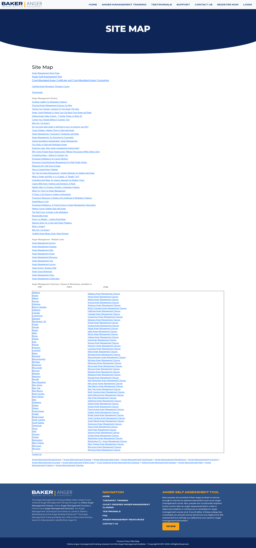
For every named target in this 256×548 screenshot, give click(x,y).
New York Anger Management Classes (104, 389)
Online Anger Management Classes (159, 462)
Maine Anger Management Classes (103, 352)
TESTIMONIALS (161, 4)
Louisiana (36, 350)
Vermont (35, 434)
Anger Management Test (42, 261)
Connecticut (37, 316)
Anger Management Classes (77, 459)
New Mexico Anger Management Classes (105, 386)
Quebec (35, 414)
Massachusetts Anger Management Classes (107, 357)
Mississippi (37, 368)
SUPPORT (183, 4)
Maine (34, 353)
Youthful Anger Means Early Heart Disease (50, 233)
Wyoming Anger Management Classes (104, 450)
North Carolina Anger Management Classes (106, 392)
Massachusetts (38, 359)
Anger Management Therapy (70, 465)
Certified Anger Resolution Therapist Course (50, 86)
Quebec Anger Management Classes (103, 412)
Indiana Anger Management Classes (103, 337)
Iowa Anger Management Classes (102, 340)
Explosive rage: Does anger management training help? (55, 148)
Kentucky (36, 348)
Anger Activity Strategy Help (44, 268)
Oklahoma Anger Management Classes (104, 401)
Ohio (34, 400)
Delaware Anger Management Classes (104, 320)
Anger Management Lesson (44, 264)
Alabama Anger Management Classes (104, 294)
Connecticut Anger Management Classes (105, 317)
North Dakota (38, 397)
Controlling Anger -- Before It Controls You (50, 155)
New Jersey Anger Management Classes (105, 383)
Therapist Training (115, 500)
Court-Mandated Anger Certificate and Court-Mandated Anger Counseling (70, 80)
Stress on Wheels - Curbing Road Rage (49, 219)
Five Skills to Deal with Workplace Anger (49, 145)
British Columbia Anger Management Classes (107, 308)
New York (36, 388)
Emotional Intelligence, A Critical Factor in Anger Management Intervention (64, 205)
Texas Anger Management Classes (103, 427)
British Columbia (39, 307)
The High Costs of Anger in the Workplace (50, 212)
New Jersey (37, 385)
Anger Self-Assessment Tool (47, 76)
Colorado (36, 313)
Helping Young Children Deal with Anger (49, 209)
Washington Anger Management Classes (105, 438)
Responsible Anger (40, 216)
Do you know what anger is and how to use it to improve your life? (60, 127)
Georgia (35, 327)
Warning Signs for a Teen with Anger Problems (52, 223)
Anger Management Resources (123, 519)
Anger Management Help (42, 250)
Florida (35, 324)
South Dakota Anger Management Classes (106, 421)
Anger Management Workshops (170, 459)
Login (247, 4)
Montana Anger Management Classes (104, 372)
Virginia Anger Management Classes (103, 435)
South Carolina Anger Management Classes (106, 418)
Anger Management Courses (46, 462)
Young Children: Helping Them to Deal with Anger (53, 130)
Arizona (35, 301)
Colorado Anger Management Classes (104, 314)
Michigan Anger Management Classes (104, 360)
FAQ (105, 515)
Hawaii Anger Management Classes (103, 328)
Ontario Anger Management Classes (103, 404)
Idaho (34, 333)
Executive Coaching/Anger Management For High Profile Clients (59, 162)
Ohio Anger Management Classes (102, 398)
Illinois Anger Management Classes (103, 334)
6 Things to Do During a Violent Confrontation (51, 194)
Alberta (35, 298)
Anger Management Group (43, 254)
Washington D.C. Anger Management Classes (107, 441)
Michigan (36, 362)
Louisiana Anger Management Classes (104, 349)
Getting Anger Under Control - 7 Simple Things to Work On (57, 116)
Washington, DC (39, 321)
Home (93, 4)
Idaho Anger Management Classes (102, 331)
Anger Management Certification (46, 279)
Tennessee (37, 425)
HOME (106, 496)
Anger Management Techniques (137, 459)
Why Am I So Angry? (41, 123)
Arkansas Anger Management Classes (104, 305)
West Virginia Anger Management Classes (106, 444)
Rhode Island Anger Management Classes (106, 415)
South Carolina (38, 420)
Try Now (171, 526)
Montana (36, 373)
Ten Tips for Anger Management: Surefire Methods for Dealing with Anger (63, 173)
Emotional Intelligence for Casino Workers (50, 159)
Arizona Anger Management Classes (103, 302)
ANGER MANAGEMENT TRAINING (124, 4)
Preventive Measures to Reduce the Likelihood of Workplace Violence (62, 198)
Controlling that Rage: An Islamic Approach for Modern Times (58, 180)
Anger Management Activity (44, 243)
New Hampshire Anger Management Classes (107, 380)
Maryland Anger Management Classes (104, 354)
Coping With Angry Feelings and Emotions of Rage (53, 184)
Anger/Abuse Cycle (40, 201)
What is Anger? (38, 226)
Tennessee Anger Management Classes (105, 424)
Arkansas (36, 304)
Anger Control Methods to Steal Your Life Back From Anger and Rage (61, 112)
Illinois (35, 336)
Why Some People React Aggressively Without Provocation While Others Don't (66, 152)
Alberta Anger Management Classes (103, 299)
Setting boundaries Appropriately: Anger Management (54, 141)
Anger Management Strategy (44, 247)
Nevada (35, 379)
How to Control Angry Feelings (45, 169)
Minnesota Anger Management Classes (104, 363)
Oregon (35, 408)
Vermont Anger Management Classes (104, 432)
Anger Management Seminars (46, 459)
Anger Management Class (43, 275)
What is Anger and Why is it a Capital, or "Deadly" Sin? (55, 177)
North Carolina (38, 394)
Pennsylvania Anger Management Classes (106, 409)
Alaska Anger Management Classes (103, 297)
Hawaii (35, 330)
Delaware (36, 319)
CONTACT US (203, 4)
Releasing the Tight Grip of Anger (46, 166)
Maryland (36, 356)
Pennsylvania (38, 411)
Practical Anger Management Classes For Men (52, 105)
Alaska (35, 295)
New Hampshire (39, 382)
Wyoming (36, 449)
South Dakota (38, 423)
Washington (37, 440)
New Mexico (37, 391)
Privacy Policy (123, 541)
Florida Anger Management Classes (103, 323)
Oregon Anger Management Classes (103, 407)
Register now (228, 4)
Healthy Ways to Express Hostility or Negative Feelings (56, 187)
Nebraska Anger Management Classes (104, 375)
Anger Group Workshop (42, 271)
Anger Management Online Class (79, 462)
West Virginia (38, 443)
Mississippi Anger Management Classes (105, 366)
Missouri (36, 371)
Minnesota (36, 365)
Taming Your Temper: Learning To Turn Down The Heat (55, 109)
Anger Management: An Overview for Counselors (53, 137)
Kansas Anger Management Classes (103, 343)
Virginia (35, 437)
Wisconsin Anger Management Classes (104, 447)
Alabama (36, 292)
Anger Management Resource (44, 257)
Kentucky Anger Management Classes (104, 346)
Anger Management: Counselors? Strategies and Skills (55, 134)
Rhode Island (38, 417)
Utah (34, 431)
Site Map (135, 541)
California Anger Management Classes (104, 311)
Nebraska (36, 376)
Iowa (34, 342)
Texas (34, 428)
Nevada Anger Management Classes (103, 378)
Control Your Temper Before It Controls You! (51, 120)
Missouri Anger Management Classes (104, 369)
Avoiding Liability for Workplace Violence (49, 102)
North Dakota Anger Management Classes (106, 395)
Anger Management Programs (203, 459)
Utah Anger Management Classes (102, 430)
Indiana (35, 339)
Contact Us (37, 454)
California (36, 310)
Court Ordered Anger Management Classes (118, 462)
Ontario (35, 405)
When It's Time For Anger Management (48, 191)
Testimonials (37, 92)
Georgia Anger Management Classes (103, 326)
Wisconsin (36, 446)
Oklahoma (36, 402)
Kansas (35, 345)
